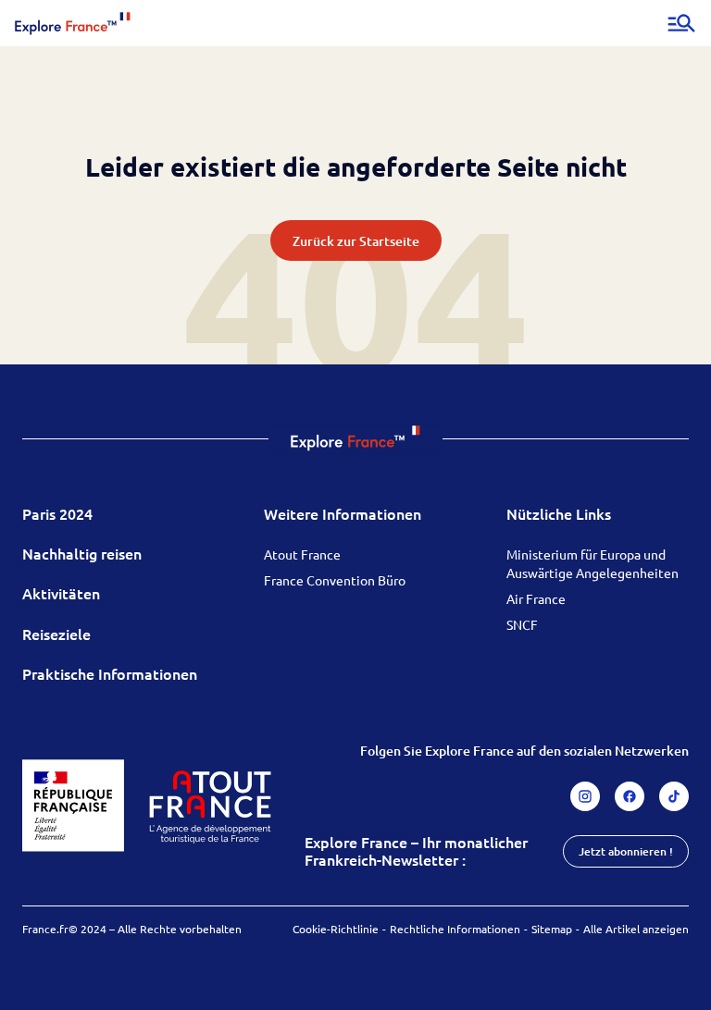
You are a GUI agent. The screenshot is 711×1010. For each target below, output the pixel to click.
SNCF (522, 624)
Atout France (302, 554)
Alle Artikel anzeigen (636, 928)
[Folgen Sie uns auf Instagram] (585, 796)
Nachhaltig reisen (82, 553)
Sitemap (551, 928)
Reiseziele (56, 633)
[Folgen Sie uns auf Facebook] (629, 796)
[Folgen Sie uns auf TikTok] (674, 796)
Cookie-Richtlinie (336, 928)
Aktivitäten (61, 593)
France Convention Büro (334, 580)
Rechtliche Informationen (455, 928)
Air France (536, 598)
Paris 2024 (57, 513)
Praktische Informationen (109, 673)
